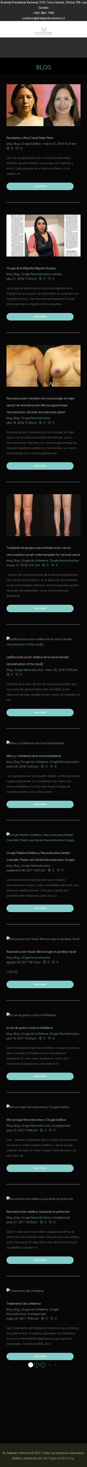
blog (9, 144)
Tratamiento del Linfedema (23, 1303)
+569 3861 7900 (43, 13)
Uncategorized (61, 1125)
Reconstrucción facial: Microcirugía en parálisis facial (41, 952)
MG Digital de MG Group (58, 1458)
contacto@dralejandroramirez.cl (43, 18)
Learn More (40, 186)
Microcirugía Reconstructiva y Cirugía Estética (36, 1120)
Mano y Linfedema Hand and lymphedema (33, 756)
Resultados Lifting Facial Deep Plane (29, 138)
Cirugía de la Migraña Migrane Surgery (31, 268)
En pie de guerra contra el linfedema (29, 1028)
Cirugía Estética (31, 144)
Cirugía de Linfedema (34, 560)
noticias (57, 274)
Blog (16, 144)
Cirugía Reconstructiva (35, 274)
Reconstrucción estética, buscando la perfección (38, 1212)
